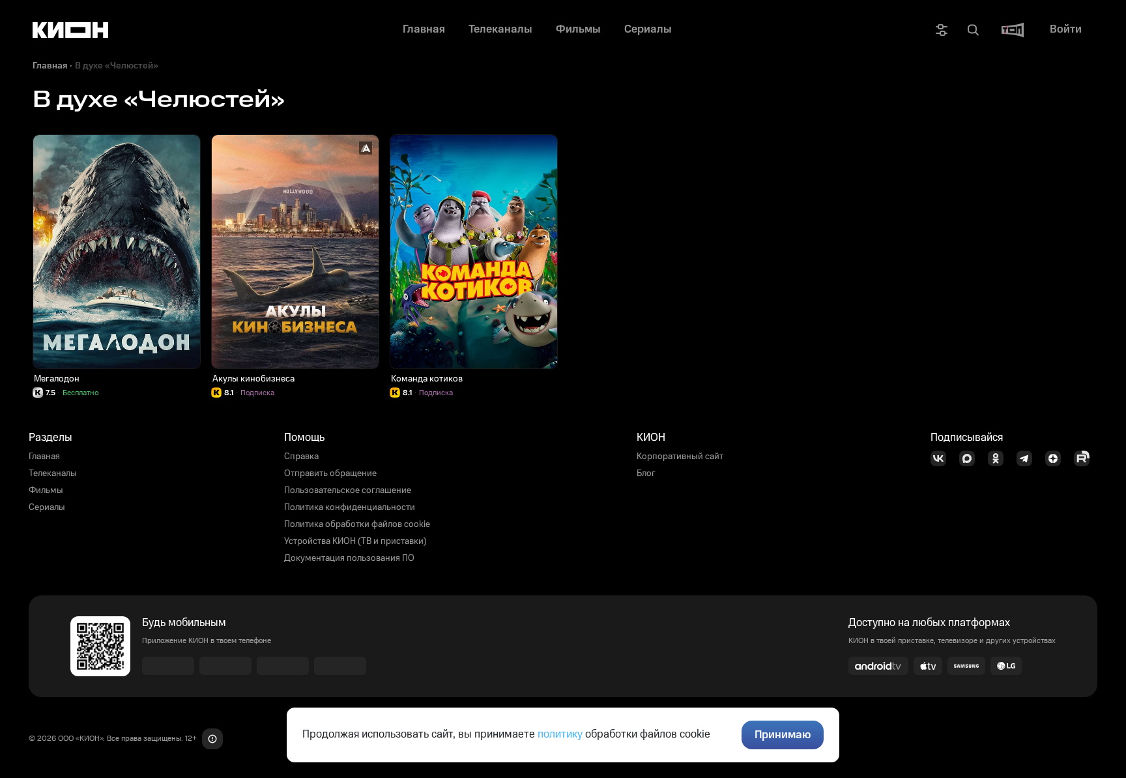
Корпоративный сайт (680, 456)
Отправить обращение (330, 473)
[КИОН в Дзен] (1057, 458)
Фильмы (46, 490)
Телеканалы (53, 473)
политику (560, 734)
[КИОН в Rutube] (1085, 458)
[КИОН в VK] (942, 458)
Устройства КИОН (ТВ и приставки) (355, 541)
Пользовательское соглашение (347, 490)
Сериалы (47, 507)
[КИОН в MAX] (971, 458)
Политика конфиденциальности (349, 507)
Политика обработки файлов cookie (357, 524)
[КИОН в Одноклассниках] (999, 458)
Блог (646, 473)
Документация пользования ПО (349, 558)
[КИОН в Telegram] (1028, 458)
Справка (301, 456)
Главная (50, 66)
